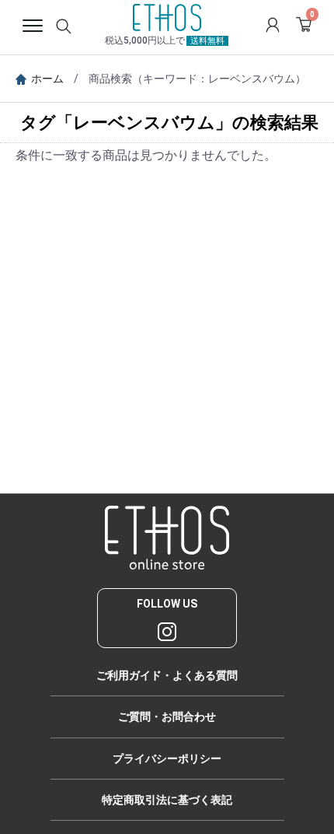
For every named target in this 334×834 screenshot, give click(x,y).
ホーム (47, 78)
